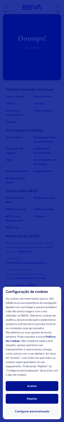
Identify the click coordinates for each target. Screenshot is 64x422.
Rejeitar (32, 398)
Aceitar (32, 386)
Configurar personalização (32, 411)
